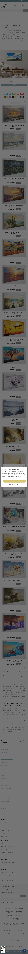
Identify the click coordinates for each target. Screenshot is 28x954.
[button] (14, 484)
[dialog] (14, 477)
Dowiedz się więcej (13, 478)
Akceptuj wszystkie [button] (14, 481)
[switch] (3, 952)
